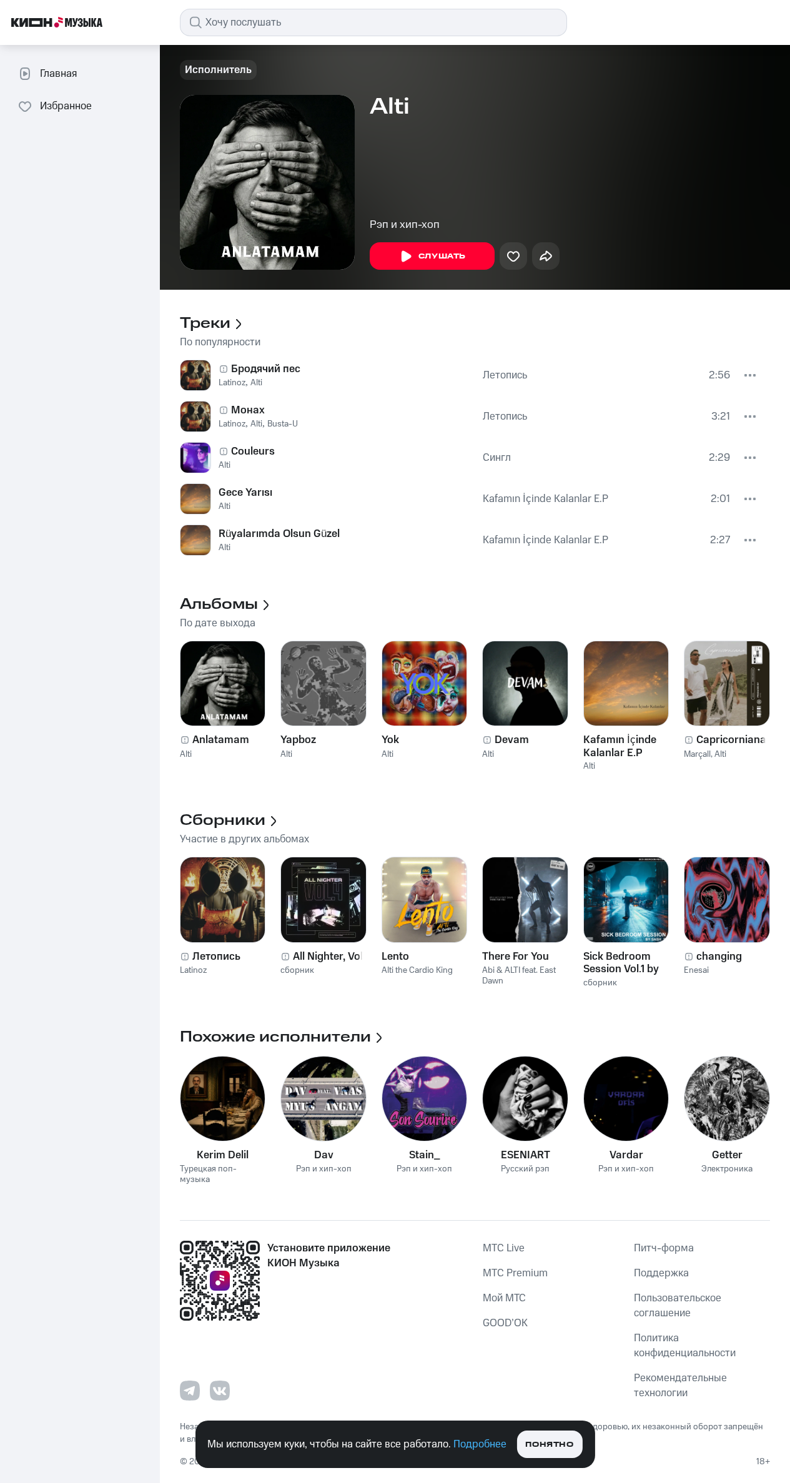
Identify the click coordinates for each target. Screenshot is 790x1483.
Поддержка (661, 1273)
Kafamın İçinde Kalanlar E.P (545, 498)
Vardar (626, 1155)
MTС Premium (515, 1273)
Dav (323, 1155)
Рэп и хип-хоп (405, 224)
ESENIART (525, 1155)
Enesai (696, 970)
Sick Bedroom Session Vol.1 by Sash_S (621, 962)
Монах (248, 410)
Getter (727, 1155)
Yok (390, 740)
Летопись (505, 375)
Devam (512, 740)
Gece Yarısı (245, 492)
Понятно (549, 1444)
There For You (515, 956)
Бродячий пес (265, 369)
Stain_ (424, 1155)
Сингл (497, 457)
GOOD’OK (505, 1323)
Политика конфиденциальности (685, 1346)
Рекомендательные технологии (680, 1386)
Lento (395, 956)
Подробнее (479, 1444)
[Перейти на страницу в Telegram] (190, 1391)
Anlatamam (220, 740)
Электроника (727, 1169)
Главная (58, 73)
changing (719, 956)
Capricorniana (731, 740)
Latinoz (232, 383)
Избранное (66, 106)
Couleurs (253, 451)
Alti (256, 383)
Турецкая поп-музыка (208, 1174)
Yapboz (298, 740)
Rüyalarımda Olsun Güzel (279, 533)
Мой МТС (504, 1298)
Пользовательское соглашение (677, 1306)
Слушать (442, 256)
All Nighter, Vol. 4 (334, 956)
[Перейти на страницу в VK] (220, 1391)
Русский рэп (525, 1169)
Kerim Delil (223, 1155)
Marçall (697, 754)
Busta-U (282, 424)
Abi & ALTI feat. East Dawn (519, 975)
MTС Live (504, 1248)
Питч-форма (664, 1248)
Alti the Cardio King (417, 970)
